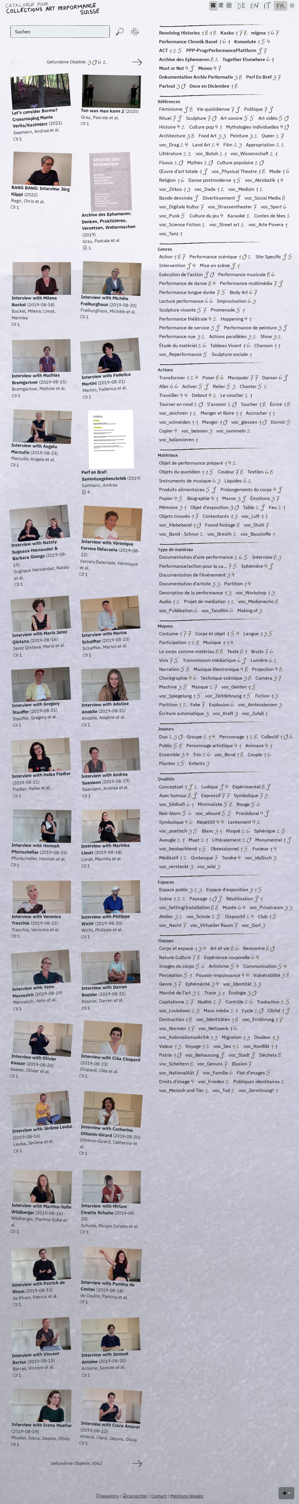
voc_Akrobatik (260, 180)
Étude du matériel (178, 345)
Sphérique (265, 831)
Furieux (261, 848)
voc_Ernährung (258, 1019)
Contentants (216, 516)
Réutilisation (240, 898)
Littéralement (227, 840)
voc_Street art (225, 224)
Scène (166, 898)
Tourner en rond (176, 404)
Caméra (264, 678)
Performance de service (185, 327)
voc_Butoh (207, 153)
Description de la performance (191, 593)
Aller (164, 386)
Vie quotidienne (214, 109)
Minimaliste (210, 804)
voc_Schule (199, 916)
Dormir (278, 422)
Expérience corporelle (227, 957)
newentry (109, 1496)
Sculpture (196, 118)
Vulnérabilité (267, 975)
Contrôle (235, 1002)
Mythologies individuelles (253, 127)
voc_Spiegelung (176, 696)
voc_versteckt (174, 866)
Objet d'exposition (210, 507)
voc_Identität (238, 984)
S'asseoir (217, 404)
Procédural (248, 813)
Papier (166, 498)
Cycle (248, 1010)
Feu (273, 507)
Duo (164, 737)
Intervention (173, 265)
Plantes (167, 763)
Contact (158, 1496)
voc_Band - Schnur (179, 534)
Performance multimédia (247, 283)
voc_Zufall (253, 713)
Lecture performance (182, 301)
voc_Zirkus (171, 189)
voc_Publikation (176, 610)
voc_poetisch (173, 831)
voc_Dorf (252, 925)
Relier (219, 386)
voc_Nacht (171, 925)
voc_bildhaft (172, 804)
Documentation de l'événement (193, 575)
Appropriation (261, 145)
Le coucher (232, 395)
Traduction (269, 1002)
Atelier (166, 916)
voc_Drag (169, 145)
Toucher (250, 404)
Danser (270, 377)
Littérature (171, 153)
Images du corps (177, 966)
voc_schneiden (175, 422)
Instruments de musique (185, 481)
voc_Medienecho (256, 601)
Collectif (270, 737)
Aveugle (168, 840)
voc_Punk (170, 216)
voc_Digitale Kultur (179, 207)
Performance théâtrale (183, 319)
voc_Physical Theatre (235, 171)
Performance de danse (183, 283)
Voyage (193, 1046)
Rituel (166, 118)
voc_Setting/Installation (185, 907)
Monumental (269, 840)
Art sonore (232, 118)
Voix (164, 660)
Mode (275, 171)
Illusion (240, 1064)
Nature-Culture (175, 957)
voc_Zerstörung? (257, 1090)
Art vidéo (268, 118)
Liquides (234, 481)
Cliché (274, 1010)
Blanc (208, 831)
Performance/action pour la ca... (193, 566)
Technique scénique (222, 678)
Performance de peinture (251, 327)
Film (228, 145)
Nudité (205, 1002)
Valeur (166, 1046)
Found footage (221, 525)
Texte (233, 651)
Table (249, 507)
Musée (230, 907)
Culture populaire (236, 162)
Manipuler (239, 377)
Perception (171, 975)
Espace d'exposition (227, 889)
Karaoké (236, 216)
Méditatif (169, 858)
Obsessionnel (225, 848)
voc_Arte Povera (266, 224)
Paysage (199, 898)
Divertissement (219, 198)
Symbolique (247, 795)
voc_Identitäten (213, 1019)
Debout (200, 395)
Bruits (258, 651)
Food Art (208, 136)
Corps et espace (176, 948)
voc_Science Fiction (180, 224)
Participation (173, 642)
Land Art (201, 145)
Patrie (166, 1055)
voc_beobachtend (178, 848)
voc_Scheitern (174, 1064)
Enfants (197, 763)
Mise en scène (215, 265)
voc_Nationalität (177, 1073)
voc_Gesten (235, 687)
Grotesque (202, 858)
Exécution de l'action (181, 274)
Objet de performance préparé (191, 463)
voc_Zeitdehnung (224, 696)
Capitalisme (172, 1002)
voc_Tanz (169, 233)
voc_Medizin (241, 189)
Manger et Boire (218, 413)
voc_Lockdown (175, 1010)
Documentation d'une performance (196, 557)
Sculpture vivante (178, 310)
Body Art (239, 292)
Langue (252, 633)
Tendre (230, 858)
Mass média (217, 1010)
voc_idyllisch (259, 858)
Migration (232, 1037)
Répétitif (206, 822)
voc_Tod (222, 1090)
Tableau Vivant (226, 345)
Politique (254, 109)
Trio (197, 754)
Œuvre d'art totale (179, 171)
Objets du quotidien (180, 472)
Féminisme (171, 109)
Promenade (223, 310)
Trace (210, 993)
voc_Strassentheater (230, 207)
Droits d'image (175, 1081)
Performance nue (178, 336)
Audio (165, 601)
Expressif (211, 795)
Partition (234, 583)
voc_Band (226, 754)
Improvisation (232, 301)
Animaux (255, 745)
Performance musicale (242, 274)
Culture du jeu (205, 216)
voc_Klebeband (176, 525)
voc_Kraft (223, 713)
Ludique (210, 787)
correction (137, 1496)
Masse (229, 498)
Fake (195, 704)
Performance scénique (214, 256)
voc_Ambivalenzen (258, 704)
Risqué (233, 831)
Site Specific (268, 256)
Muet (195, 840)
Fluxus (166, 162)
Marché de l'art (175, 993)
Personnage (232, 737)
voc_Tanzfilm (215, 610)
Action (166, 256)
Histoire (168, 127)
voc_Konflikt (257, 1046)
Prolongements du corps (246, 489)
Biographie (199, 498)
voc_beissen (195, 431)
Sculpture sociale (230, 354)
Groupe (195, 737)
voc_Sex (223, 1046)
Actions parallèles (228, 336)
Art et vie (220, 948)
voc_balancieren (177, 439)
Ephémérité (198, 984)
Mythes (195, 162)
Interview (263, 557)
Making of (248, 610)
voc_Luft (251, 516)
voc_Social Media (263, 198)
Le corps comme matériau (187, 651)
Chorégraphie (174, 678)
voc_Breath (220, 534)
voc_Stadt (240, 1055)
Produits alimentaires (182, 489)
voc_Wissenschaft (250, 153)
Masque (200, 687)
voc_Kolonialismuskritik (184, 1037)
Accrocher (257, 413)
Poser (209, 377)
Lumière (260, 660)
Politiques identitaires (257, 1081)
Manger (210, 422)
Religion (168, 180)
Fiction (263, 696)
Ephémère (252, 566)
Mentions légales (186, 1496)
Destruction (172, 1019)
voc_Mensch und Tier (182, 1090)
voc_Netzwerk (214, 1028)
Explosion (219, 704)
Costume (169, 633)
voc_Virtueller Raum (212, 925)
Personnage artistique (210, 745)
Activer (190, 386)
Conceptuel (171, 787)
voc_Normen (173, 1028)
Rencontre (254, 948)
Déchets (268, 1055)
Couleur (226, 472)
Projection (263, 669)
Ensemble (170, 754)
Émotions (260, 498)
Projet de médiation (205, 601)
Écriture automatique (182, 713)
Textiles (256, 472)
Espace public (174, 889)
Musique (212, 642)
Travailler (169, 395)
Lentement (240, 822)
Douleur (263, 1037)
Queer (269, 136)
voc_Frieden (211, 1081)
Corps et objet (210, 633)
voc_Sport (272, 207)
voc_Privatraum (267, 907)
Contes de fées (270, 216)
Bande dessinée (176, 198)
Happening (232, 319)
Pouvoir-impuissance (218, 975)
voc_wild (207, 866)
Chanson (264, 345)
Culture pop (202, 127)
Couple (255, 754)
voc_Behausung (202, 1055)
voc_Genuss (210, 1064)
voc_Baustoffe (256, 534)
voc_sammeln (231, 431)
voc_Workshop (251, 593)
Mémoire (169, 507)
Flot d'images (251, 1073)
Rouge (244, 804)
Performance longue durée (187, 292)
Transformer (172, 377)
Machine (168, 687)
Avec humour (173, 795)
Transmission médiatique (210, 660)
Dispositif (235, 916)
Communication (260, 966)
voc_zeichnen (174, 413)
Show (266, 336)
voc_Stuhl (254, 525)
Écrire (276, 404)
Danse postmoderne (210, 180)
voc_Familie (216, 1073)
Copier (166, 431)
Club (263, 916)
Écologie (238, 993)
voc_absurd (208, 813)
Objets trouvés (175, 516)
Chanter (249, 386)
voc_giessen (244, 422)
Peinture (239, 136)
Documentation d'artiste (185, 583)
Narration (169, 669)
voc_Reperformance (181, 354)
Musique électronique (217, 669)
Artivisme (219, 966)
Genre (166, 984)
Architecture (173, 136)
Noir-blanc (170, 813)
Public (166, 745)
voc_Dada (205, 189)
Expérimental (247, 787)
